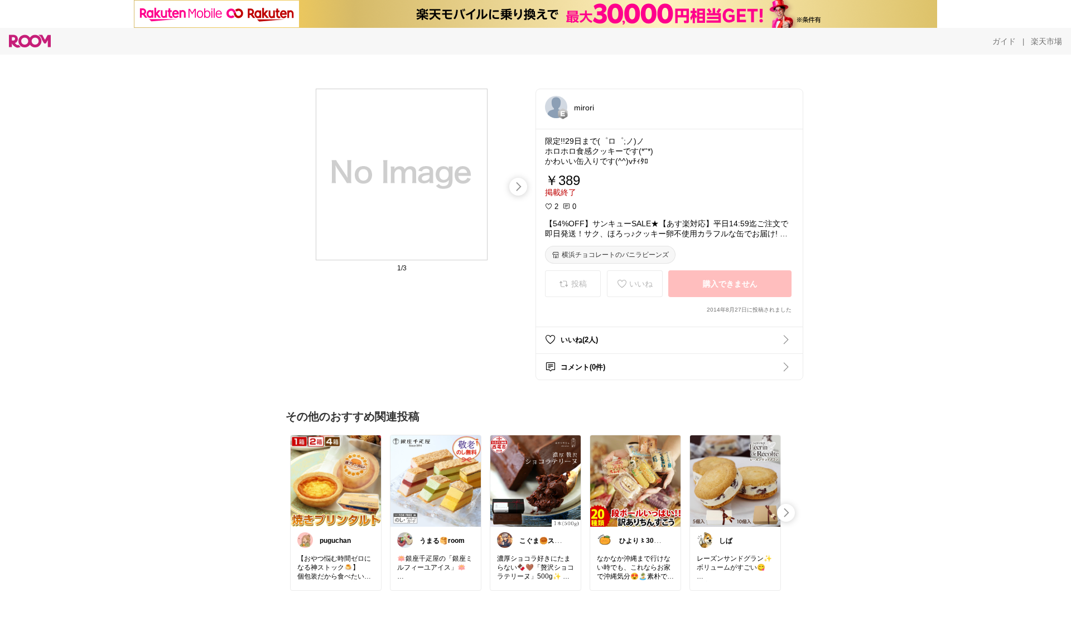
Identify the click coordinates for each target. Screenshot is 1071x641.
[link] (336, 480)
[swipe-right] (518, 187)
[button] (556, 107)
